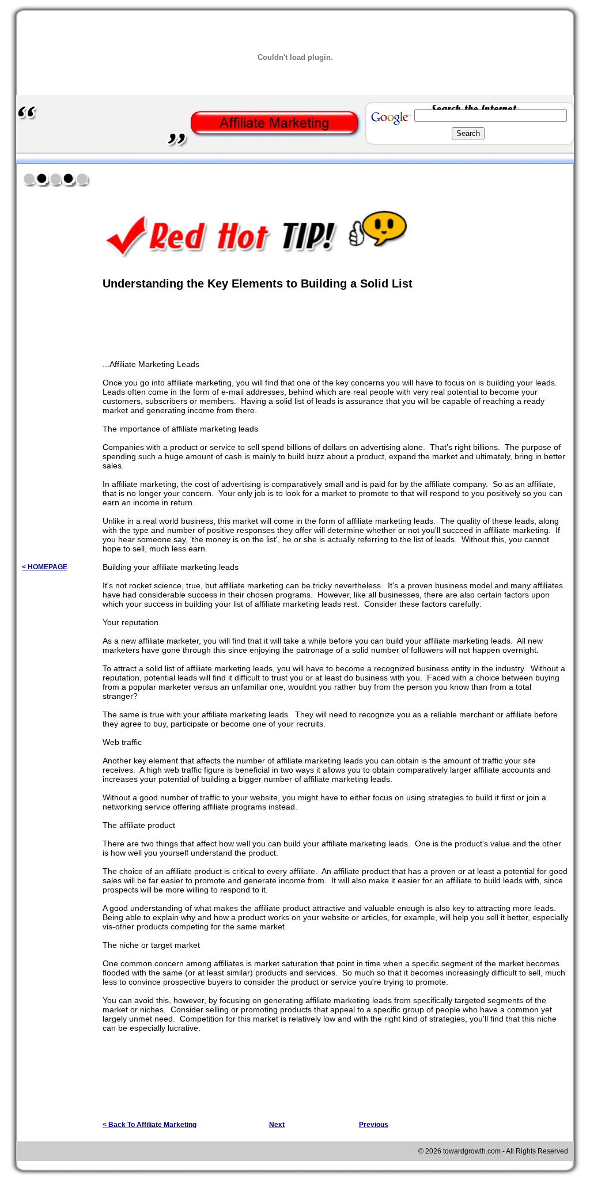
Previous (373, 1125)
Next (277, 1125)
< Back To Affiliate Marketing (149, 1125)
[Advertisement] (237, 177)
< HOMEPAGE (44, 567)
